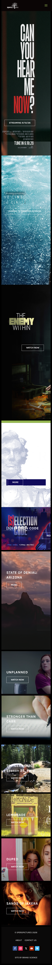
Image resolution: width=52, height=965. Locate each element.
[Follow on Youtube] (31, 948)
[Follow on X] (26, 948)
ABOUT (19, 940)
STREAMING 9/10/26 (20, 122)
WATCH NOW (32, 347)
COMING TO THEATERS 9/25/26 (24, 211)
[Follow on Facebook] (15, 948)
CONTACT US (30, 940)
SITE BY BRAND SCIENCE (26, 957)
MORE (15, 482)
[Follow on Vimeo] (37, 948)
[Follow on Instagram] (20, 948)
